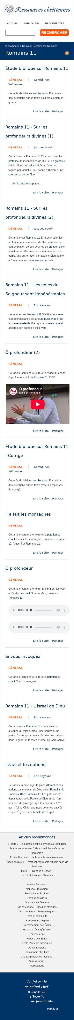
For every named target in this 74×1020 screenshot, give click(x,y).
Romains (52, 46)
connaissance (16, 174)
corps (11, 255)
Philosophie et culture (37, 952)
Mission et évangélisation (37, 929)
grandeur (60, 161)
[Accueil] (37, 10)
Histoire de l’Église (37, 938)
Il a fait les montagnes (28, 514)
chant (11, 539)
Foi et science (37, 934)
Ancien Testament (37, 884)
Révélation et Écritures (37, 893)
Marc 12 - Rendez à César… (37, 871)
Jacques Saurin (43, 147)
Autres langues (37, 961)
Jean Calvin (44, 1001)
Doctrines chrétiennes (37, 902)
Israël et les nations (25, 764)
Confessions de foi (37, 898)
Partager (57, 111)
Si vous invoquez (22, 656)
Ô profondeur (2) (22, 352)
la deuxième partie (28, 183)
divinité (34, 165)
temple (37, 812)
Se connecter (54, 23)
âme (47, 251)
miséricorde (53, 323)
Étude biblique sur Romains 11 (36, 68)
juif (49, 794)
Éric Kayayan (42, 305)
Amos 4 (17, 543)
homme (29, 251)
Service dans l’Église (37, 920)
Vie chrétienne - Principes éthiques (37, 907)
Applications (37, 965)
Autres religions (37, 947)
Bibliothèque (12, 46)
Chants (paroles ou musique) (37, 956)
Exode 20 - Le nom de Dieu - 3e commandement (37, 857)
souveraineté (19, 323)
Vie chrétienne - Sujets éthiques (37, 911)
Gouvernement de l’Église (37, 925)
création (53, 246)
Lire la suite (41, 111)
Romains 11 (44, 93)
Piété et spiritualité (37, 916)
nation (12, 789)
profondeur (14, 161)
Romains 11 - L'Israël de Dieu (35, 706)
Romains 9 (56, 789)
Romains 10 (15, 794)
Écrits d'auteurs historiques (37, 943)
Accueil (12, 23)
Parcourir (31, 23)
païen (58, 735)
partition (52, 534)
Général (15, 79)
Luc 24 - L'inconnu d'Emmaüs (37, 875)
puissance (50, 318)
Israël (34, 730)
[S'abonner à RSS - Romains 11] (67, 52)
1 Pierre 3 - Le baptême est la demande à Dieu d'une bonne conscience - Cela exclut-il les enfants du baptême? (37, 848)
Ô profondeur (19, 568)
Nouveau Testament (33, 46)
